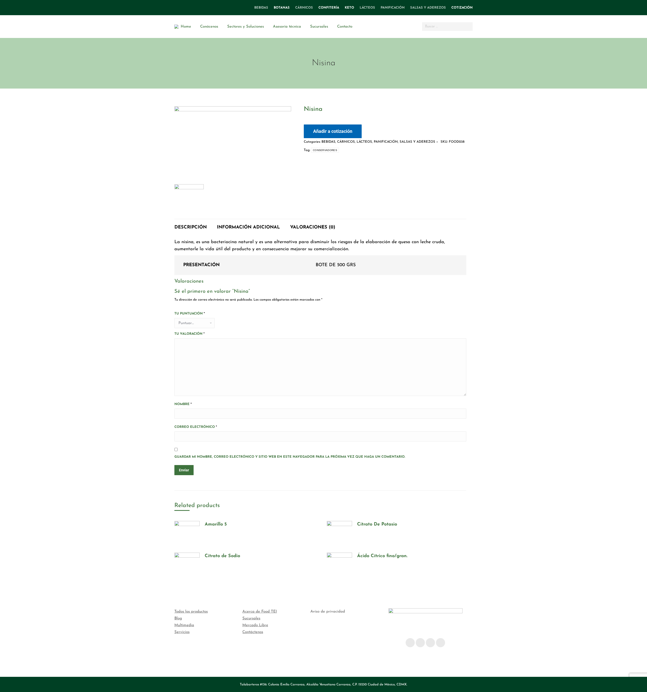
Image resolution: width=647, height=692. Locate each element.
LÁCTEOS (364, 141)
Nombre (183, 404)
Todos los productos (191, 612)
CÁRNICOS (346, 141)
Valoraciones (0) (312, 227)
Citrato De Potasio (377, 524)
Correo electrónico (195, 427)
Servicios (182, 632)
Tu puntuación (189, 313)
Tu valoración (189, 333)
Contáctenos (252, 632)
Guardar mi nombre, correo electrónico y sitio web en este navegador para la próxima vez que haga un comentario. (289, 456)
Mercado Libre (255, 625)
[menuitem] (261, 7)
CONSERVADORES (325, 150)
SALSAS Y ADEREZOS (417, 141)
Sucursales (251, 618)
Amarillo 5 (216, 524)
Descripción (190, 227)
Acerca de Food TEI (259, 612)
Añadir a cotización (332, 131)
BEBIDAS (328, 141)
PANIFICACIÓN (386, 141)
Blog (178, 618)
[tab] (190, 225)
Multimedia (184, 625)
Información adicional (248, 227)
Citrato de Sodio (222, 556)
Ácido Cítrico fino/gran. (382, 556)
